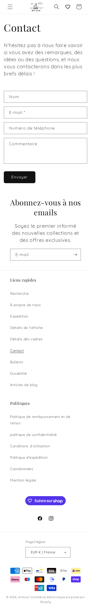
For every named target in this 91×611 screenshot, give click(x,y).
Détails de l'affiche (26, 327)
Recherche (19, 293)
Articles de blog (24, 385)
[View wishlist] (67, 6)
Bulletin (16, 362)
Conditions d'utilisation (30, 446)
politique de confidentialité (33, 434)
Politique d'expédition (29, 457)
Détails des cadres (26, 339)
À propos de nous (25, 305)
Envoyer (19, 177)
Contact (17, 350)
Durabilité (18, 373)
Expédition (19, 316)
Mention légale (23, 480)
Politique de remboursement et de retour (40, 419)
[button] (10, 6)
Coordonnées (21, 469)
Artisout (24, 597)
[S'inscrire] (75, 255)
